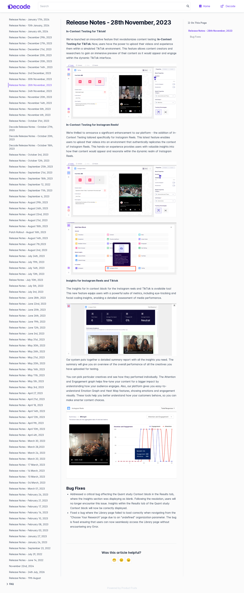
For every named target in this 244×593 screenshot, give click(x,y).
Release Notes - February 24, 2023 (28, 494)
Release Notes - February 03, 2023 (28, 530)
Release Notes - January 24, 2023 (28, 542)
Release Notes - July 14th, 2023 (26, 268)
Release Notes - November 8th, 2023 (30, 109)
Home (206, 6)
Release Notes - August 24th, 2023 (28, 208)
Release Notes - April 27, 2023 (26, 393)
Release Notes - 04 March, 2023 (27, 482)
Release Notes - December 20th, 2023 (30, 61)
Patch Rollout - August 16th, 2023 (27, 232)
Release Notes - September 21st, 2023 (30, 172)
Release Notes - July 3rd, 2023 (26, 291)
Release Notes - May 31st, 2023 (27, 339)
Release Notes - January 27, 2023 (28, 536)
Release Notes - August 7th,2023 (27, 244)
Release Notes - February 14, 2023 (28, 512)
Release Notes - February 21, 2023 (28, 500)
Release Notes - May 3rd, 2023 (26, 387)
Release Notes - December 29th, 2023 (30, 37)
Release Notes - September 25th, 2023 (31, 166)
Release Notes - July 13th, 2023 (26, 273)
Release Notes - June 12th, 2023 (27, 327)
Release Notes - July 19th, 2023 (26, 262)
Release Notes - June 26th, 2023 (27, 315)
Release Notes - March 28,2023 (26, 446)
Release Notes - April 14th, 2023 (27, 411)
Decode (230, 6)
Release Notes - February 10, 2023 (28, 518)
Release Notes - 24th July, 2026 (27, 572)
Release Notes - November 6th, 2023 (29, 114)
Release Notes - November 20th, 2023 (30, 97)
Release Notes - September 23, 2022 (29, 548)
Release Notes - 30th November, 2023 (30, 79)
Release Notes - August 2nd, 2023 (28, 250)
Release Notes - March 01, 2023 (27, 488)
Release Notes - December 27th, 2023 (30, 43)
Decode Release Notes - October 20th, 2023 (31, 138)
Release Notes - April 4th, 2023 (26, 434)
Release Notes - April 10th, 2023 (27, 429)
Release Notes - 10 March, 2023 (27, 476)
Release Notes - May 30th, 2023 (27, 345)
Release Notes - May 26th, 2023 (27, 351)
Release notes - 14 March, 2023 (27, 470)
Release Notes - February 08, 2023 (28, 524)
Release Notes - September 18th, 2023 (31, 178)
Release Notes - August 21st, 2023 (28, 220)
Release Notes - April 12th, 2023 (27, 417)
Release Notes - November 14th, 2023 (30, 103)
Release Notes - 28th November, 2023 (30, 85)
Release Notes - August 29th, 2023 (28, 202)
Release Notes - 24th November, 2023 (30, 91)
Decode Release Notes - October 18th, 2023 (31, 147)
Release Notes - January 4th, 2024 (28, 31)
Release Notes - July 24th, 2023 (27, 256)
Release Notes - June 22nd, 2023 (27, 303)
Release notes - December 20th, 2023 (30, 55)
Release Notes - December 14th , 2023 (30, 67)
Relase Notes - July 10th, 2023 (26, 279)
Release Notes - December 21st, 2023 (30, 49)
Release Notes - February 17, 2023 (28, 506)
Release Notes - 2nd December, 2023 (30, 73)
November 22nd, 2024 (21, 566)
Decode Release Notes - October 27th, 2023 (31, 128)
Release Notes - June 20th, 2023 (27, 309)
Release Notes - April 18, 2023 (26, 405)
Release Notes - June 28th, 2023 (27, 297)
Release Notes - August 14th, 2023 (28, 238)
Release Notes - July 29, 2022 (25, 554)
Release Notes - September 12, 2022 (29, 184)
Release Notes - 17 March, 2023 (27, 464)
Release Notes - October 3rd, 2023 (28, 154)
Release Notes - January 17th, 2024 (29, 19)
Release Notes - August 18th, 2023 (28, 226)
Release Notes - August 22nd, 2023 (28, 214)
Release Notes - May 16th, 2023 (27, 369)
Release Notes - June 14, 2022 (26, 560)
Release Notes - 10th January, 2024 (29, 25)
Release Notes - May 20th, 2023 (27, 363)
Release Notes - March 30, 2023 (27, 440)
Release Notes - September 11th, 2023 (30, 190)
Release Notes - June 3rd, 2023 (26, 333)
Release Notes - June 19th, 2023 (27, 321)
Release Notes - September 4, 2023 (29, 196)
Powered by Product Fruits (122, 588)
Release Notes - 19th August (25, 578)
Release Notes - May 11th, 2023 (27, 375)
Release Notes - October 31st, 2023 (29, 120)
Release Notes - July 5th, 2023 (26, 285)
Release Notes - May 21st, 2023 (27, 357)
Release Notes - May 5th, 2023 (26, 381)
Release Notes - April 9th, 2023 (26, 423)
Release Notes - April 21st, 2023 (27, 399)
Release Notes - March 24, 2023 (27, 452)
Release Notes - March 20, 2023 (27, 458)
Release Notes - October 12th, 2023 (29, 160)
